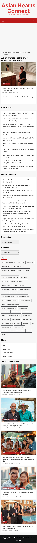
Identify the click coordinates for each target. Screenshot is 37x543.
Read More (5, 102)
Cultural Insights (11, 385)
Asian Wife (5, 293)
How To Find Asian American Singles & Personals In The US (18, 150)
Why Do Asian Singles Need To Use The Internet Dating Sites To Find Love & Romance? (18, 162)
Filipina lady (26, 315)
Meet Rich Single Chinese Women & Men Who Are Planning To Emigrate (17, 213)
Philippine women (7, 330)
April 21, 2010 (12, 92)
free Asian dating (28, 319)
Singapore (22, 488)
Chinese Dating (23, 308)
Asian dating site (7, 266)
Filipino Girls (5, 319)
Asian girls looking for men (10, 274)
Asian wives (14, 293)
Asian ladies (23, 277)
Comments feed (8, 352)
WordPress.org (7, 356)
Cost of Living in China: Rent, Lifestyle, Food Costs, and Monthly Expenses (18, 114)
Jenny (5, 92)
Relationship (6, 83)
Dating (4, 315)
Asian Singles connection (9, 289)
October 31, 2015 (13, 530)
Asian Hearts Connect (18, 8)
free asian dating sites (8, 323)
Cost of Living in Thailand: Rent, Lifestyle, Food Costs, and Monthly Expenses (17, 120)
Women (4, 334)
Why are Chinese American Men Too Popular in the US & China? (18, 156)
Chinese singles (16, 311)
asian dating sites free (8, 270)
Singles (29, 330)
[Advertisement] (18, 36)
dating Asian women (14, 315)
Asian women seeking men (9, 308)
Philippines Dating (7, 327)
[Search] (34, 20)
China (4, 385)
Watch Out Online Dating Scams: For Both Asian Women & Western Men (18, 167)
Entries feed (6, 349)
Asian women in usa (25, 300)
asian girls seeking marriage (10, 277)
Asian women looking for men (10, 304)
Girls (18, 323)
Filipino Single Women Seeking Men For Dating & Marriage (18, 145)
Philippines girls (19, 327)
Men (33, 323)
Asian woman (23, 293)
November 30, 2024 (13, 394)
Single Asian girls (19, 330)
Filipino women (16, 319)
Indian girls (26, 323)
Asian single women (24, 289)
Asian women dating (8, 296)
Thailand (15, 419)
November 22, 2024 (13, 496)
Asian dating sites (19, 266)
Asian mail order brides (17, 281)
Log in (4, 345)
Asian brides (20, 262)
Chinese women (27, 311)
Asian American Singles (8, 262)
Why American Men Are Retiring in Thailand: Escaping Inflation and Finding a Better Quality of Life (18, 127)
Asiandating (30, 262)
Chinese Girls (5, 311)
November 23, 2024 (13, 428)
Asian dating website (23, 270)
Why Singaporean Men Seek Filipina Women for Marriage (17, 133)
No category (15, 452)
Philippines (15, 488)
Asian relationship (19, 285)
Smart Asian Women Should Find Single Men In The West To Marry (18, 139)
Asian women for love (22, 296)
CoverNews (27, 538)
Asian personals (6, 285)
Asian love (5, 281)
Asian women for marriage (9, 300)
